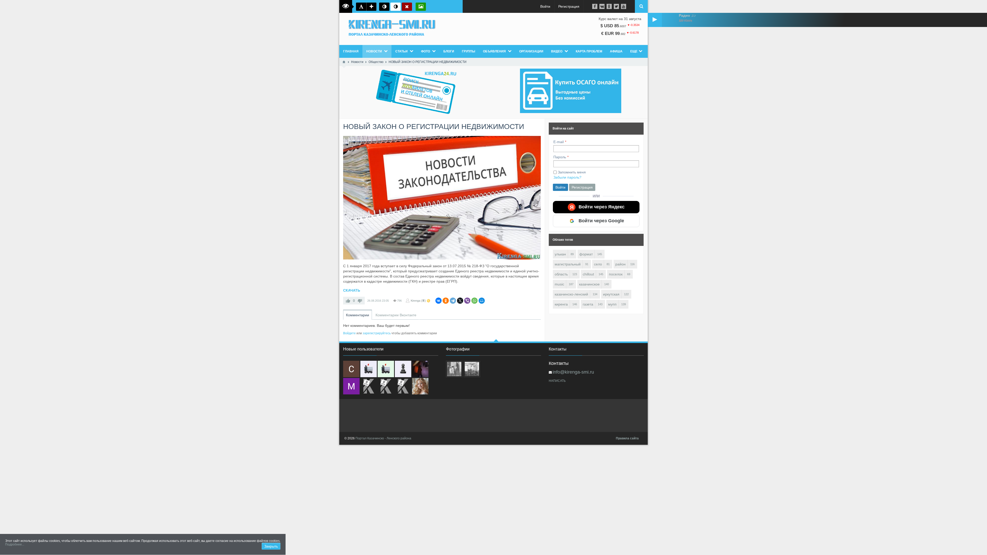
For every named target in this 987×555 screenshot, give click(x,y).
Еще (633, 51)
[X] (460, 301)
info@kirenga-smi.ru (573, 372)
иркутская (611, 294)
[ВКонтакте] (438, 301)
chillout (588, 274)
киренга (561, 304)
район (620, 264)
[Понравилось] (348, 301)
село (598, 264)
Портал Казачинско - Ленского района (383, 438)
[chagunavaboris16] (403, 369)
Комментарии (357, 315)
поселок (616, 274)
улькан (560, 254)
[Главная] (344, 62)
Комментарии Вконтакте (396, 315)
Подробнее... (14, 544)
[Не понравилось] (360, 301)
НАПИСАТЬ (557, 381)
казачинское (589, 284)
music (559, 284)
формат (586, 254)
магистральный (568, 264)
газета (588, 304)
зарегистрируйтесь (377, 333)
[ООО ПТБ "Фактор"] (386, 386)
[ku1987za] (368, 369)
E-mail (558, 142)
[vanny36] (420, 386)
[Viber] (467, 301)
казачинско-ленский (571, 294)
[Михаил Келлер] (351, 386)
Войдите (349, 333)
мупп (612, 304)
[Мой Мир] (482, 301)
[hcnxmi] (386, 369)
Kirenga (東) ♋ (420, 300)
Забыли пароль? (567, 177)
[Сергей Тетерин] (351, 369)
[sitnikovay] (368, 386)
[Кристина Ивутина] (403, 386)
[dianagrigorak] (420, 369)
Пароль (559, 157)
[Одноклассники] (446, 301)
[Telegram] (453, 301)
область (561, 274)
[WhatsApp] (474, 301)
